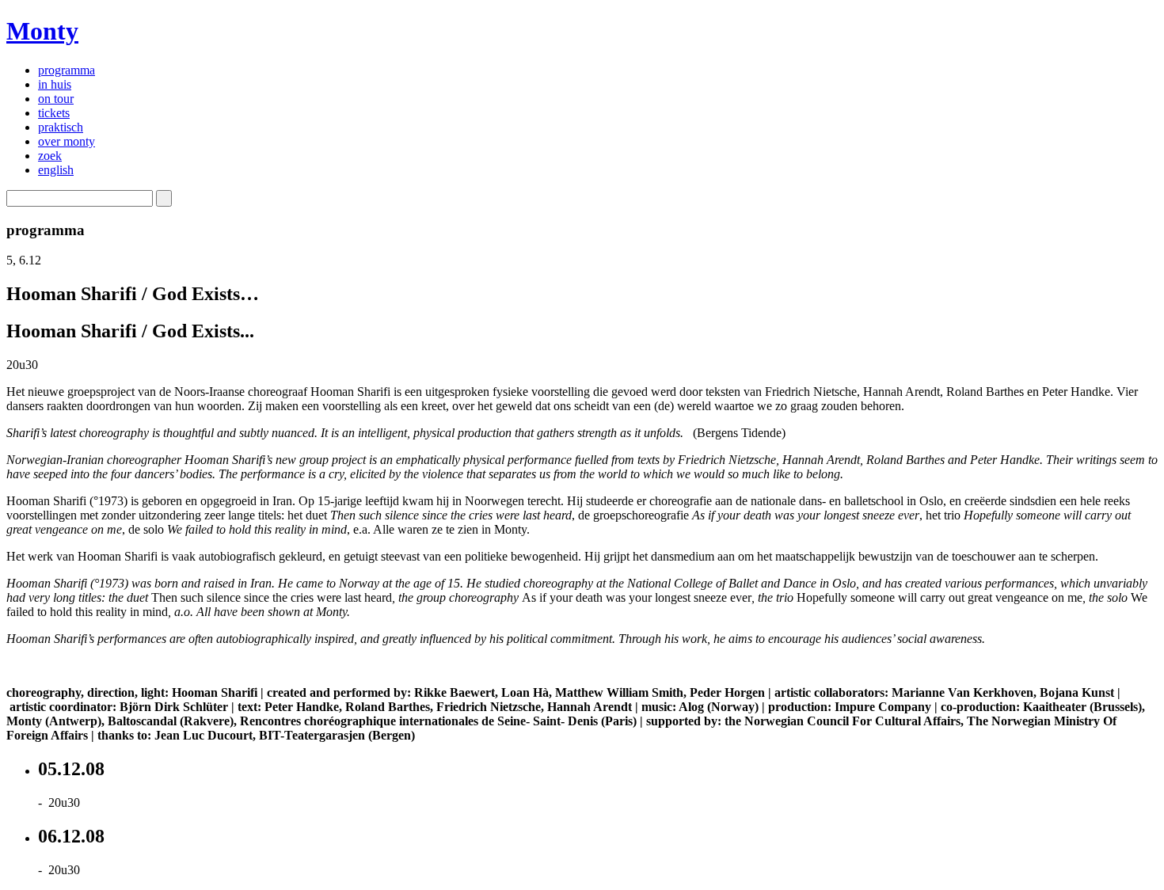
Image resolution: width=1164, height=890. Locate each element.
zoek (50, 155)
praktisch (60, 127)
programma (66, 70)
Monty (42, 31)
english (56, 170)
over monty (66, 141)
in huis (54, 84)
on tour (56, 98)
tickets (54, 113)
